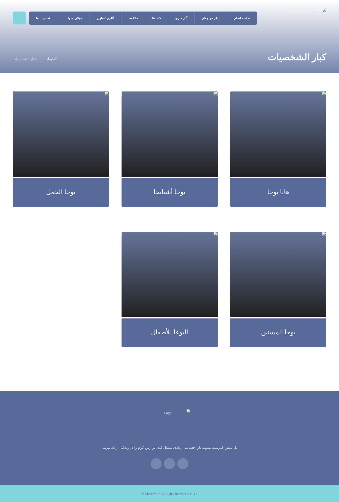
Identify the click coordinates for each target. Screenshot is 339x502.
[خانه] (66, 59)
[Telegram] (156, 463)
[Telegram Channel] (182, 463)
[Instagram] (169, 463)
